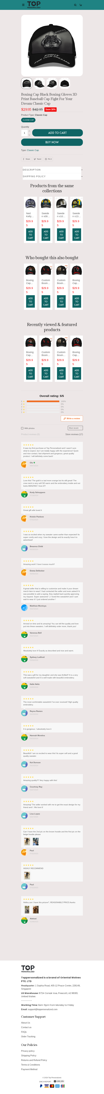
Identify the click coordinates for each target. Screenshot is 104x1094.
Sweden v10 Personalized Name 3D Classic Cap (61, 215)
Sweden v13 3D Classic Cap (76, 215)
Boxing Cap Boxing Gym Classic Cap (76, 282)
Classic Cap (41, 115)
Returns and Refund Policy (34, 1060)
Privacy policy (28, 1051)
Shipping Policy (28, 1055)
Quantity (25, 127)
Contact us (26, 1027)
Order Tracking (28, 1036)
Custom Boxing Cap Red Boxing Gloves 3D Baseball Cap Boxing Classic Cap (46, 282)
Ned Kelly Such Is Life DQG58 (30, 215)
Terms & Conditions (30, 1065)
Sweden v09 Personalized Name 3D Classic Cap (45, 215)
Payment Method (29, 1069)
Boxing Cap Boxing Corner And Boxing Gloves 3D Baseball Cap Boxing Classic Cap (30, 282)
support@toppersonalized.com (42, 1009)
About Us (25, 1023)
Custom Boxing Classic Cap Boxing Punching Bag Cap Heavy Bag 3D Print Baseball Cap (61, 282)
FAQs (24, 1032)
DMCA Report (45, 1082)
